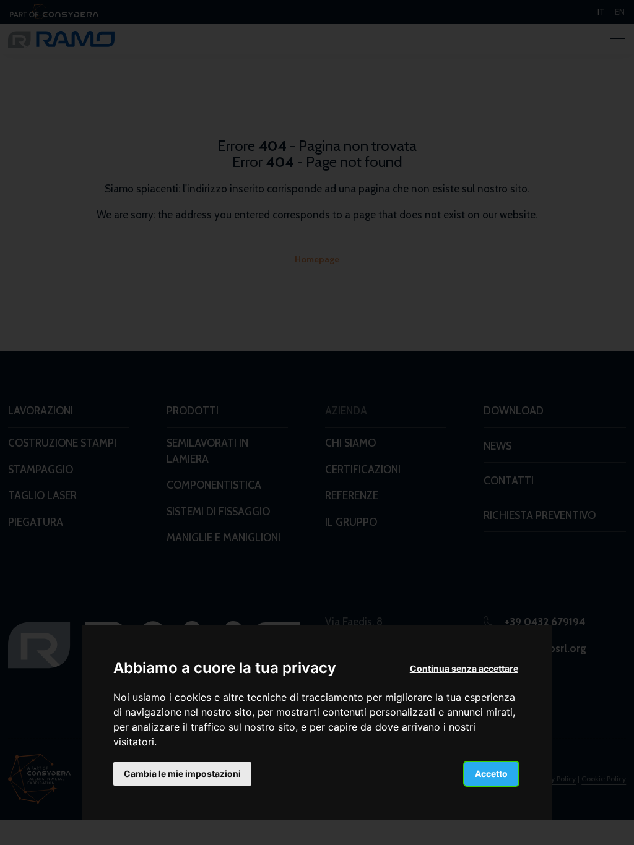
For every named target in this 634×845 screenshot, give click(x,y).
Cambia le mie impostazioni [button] (182, 773)
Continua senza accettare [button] (464, 668)
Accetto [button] (491, 773)
